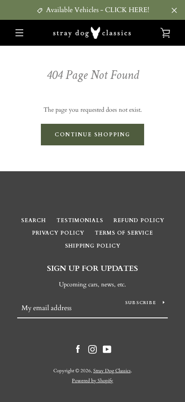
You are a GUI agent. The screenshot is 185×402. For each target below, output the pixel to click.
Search (33, 220)
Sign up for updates (92, 268)
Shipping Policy (92, 245)
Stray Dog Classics (112, 370)
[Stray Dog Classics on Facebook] (78, 349)
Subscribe (140, 303)
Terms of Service (124, 232)
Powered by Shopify (92, 380)
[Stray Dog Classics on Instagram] (92, 349)
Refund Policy (139, 220)
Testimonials (79, 220)
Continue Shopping (92, 134)
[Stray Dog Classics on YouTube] (107, 349)
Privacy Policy (58, 232)
